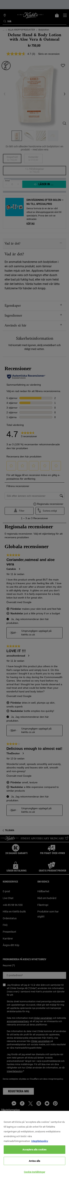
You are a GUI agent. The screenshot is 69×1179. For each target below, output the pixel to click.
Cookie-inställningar (34, 1172)
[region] (34, 1145)
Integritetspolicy (39, 1141)
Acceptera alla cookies (34, 1149)
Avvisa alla (34, 1161)
